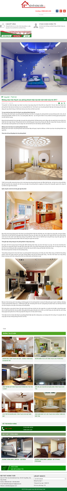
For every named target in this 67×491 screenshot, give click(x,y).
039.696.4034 (15, 481)
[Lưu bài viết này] (64, 103)
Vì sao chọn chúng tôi (47, 24)
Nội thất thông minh (10, 434)
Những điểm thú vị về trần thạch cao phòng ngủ (49, 358)
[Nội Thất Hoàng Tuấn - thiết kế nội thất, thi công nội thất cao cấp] (33, 4)
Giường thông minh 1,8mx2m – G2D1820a (14, 459)
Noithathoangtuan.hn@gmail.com (12, 483)
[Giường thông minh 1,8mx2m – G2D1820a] (17, 447)
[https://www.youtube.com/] (64, 11)
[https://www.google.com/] (60, 11)
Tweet (4, 328)
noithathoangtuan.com (11, 485)
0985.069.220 (8, 481)
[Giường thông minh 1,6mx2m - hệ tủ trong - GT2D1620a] (50, 447)
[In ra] (62, 103)
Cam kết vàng (11, 24)
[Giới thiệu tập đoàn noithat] (34, 67)
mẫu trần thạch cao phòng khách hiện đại (22, 315)
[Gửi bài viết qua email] (59, 103)
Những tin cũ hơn (9, 333)
